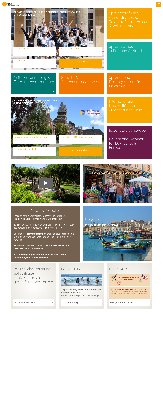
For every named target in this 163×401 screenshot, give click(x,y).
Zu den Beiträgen (71, 302)
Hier (45, 227)
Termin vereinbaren (25, 302)
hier (42, 218)
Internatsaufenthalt (36, 233)
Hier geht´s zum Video (121, 302)
